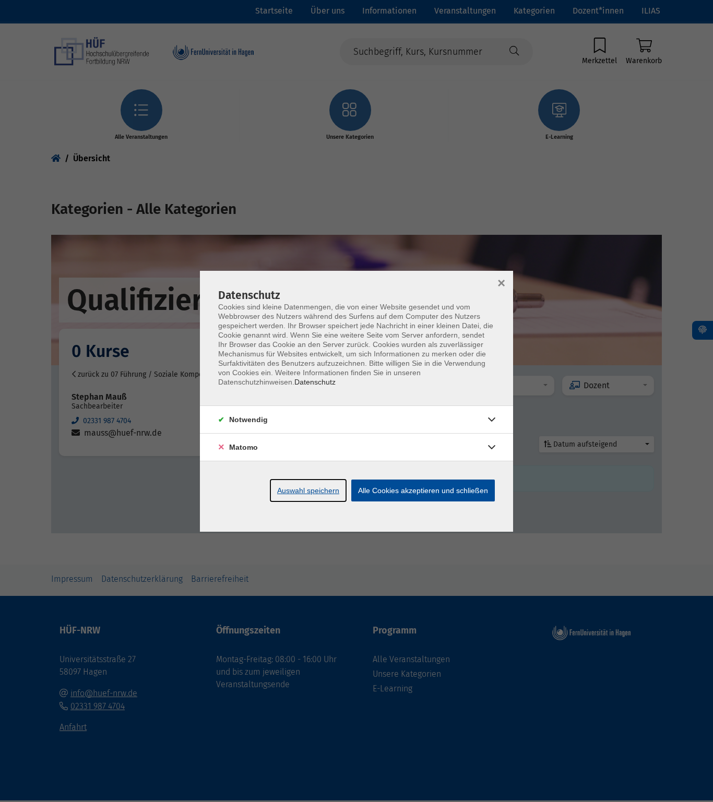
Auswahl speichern (308, 490)
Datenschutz (315, 382)
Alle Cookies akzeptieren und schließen (423, 490)
